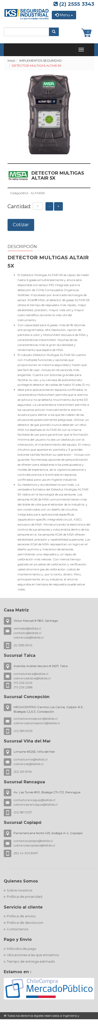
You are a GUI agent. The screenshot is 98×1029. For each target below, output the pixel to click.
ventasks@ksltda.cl (27, 628)
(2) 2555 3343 (76, 4)
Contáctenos (17, 929)
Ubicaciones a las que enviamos (33, 955)
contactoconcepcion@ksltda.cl (36, 718)
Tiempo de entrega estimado (31, 961)
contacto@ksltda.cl (27, 633)
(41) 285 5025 (23, 731)
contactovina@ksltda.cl (30, 759)
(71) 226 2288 (23, 687)
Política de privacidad (24, 896)
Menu (65, 15)
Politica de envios (21, 916)
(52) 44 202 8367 (26, 853)
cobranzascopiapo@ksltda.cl (34, 845)
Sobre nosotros (19, 890)
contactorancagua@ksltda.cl (34, 800)
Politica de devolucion (25, 923)
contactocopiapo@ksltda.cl (33, 841)
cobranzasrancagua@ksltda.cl (36, 804)
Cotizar (21, 224)
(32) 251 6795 (23, 772)
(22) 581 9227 (23, 812)
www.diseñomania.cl (76, 1026)
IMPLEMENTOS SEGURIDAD (40, 60)
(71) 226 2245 (23, 683)
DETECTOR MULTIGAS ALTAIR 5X (36, 65)
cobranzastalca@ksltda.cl (32, 678)
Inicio (11, 60)
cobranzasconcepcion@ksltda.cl (37, 723)
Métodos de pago (21, 949)
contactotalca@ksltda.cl (31, 674)
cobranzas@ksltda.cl (28, 637)
